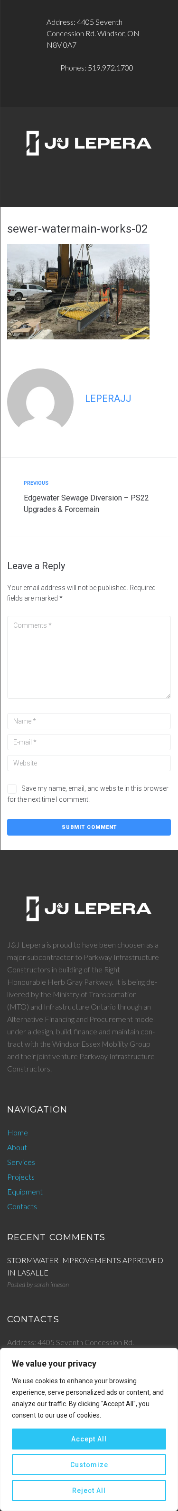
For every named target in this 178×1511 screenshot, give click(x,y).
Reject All (89, 1490)
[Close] (168, 1356)
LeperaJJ (108, 398)
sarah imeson (51, 1284)
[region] (89, 1429)
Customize (89, 1465)
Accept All (89, 1439)
